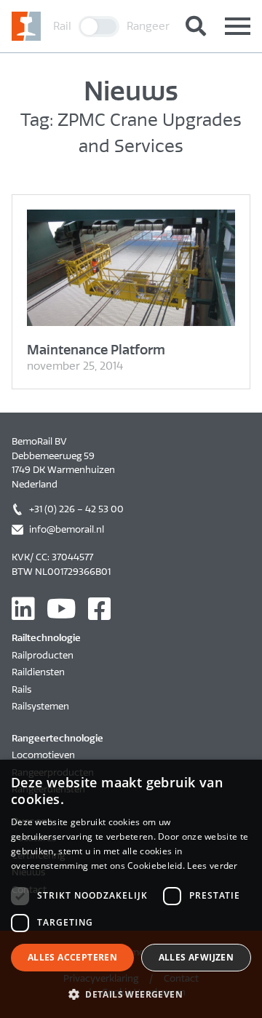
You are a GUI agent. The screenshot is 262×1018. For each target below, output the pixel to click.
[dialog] (131, 889)
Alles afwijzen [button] (196, 957)
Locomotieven (43, 754)
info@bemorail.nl (66, 529)
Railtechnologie (46, 637)
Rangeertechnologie (57, 738)
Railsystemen (40, 706)
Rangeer (148, 26)
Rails (21, 689)
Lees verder (212, 865)
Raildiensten (38, 672)
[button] (131, 994)
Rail (62, 26)
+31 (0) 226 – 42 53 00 (76, 509)
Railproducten (43, 655)
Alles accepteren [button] (72, 957)
